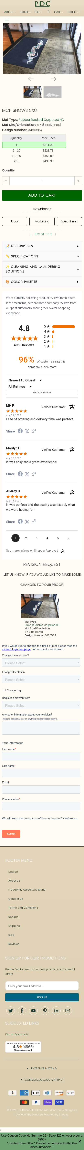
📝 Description (42, 246)
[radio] (61, 326)
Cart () (59, 12)
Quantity (8, 170)
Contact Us (15, 899)
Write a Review (42, 392)
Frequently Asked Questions (26, 890)
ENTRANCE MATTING (44, 1068)
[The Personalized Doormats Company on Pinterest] (45, 1010)
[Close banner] (79, 1141)
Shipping (14, 926)
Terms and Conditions (23, 908)
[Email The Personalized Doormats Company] (67, 1010)
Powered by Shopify (56, 1114)
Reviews (13, 944)
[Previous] (30, 78)
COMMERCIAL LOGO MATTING (44, 1080)
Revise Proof (43, 234)
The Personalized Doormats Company (40, 1110)
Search (13, 872)
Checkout (74, 12)
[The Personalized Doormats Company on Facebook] (22, 1010)
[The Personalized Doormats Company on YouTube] (33, 1010)
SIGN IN (39, 12)
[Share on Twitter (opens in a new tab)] (27, 431)
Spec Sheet (69, 221)
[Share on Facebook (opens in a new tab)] (20, 431)
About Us (10, 12)
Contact (25, 12)
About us (14, 881)
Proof (15, 221)
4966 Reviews (28, 345)
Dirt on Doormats (16, 1034)
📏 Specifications (42, 256)
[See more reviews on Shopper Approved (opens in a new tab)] (34, 431)
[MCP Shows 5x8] (42, 48)
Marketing (42, 221)
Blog (11, 935)
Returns (13, 917)
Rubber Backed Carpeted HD (41, 119)
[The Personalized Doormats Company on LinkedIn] (56, 1010)
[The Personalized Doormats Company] (42, 4)
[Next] (53, 78)
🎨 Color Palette (42, 281)
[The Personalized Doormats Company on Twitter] (10, 1010)
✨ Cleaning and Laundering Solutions (42, 268)
